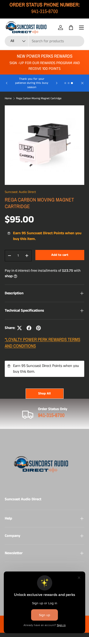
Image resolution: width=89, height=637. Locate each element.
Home (8, 98)
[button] (71, 27)
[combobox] (44, 41)
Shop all (44, 393)
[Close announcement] (82, 83)
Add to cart (59, 255)
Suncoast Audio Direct (20, 192)
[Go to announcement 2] (69, 83)
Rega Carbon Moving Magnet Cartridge (38, 98)
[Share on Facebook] (29, 328)
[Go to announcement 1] (65, 83)
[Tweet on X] (19, 328)
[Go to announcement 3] (72, 83)
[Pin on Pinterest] (38, 328)
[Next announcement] (57, 83)
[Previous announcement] (6, 83)
